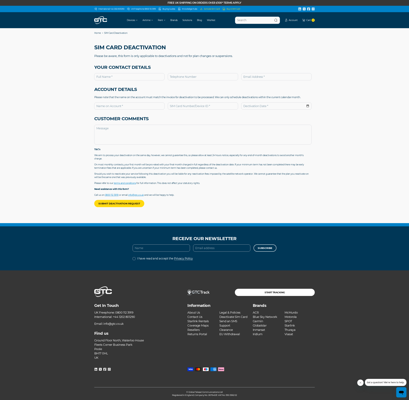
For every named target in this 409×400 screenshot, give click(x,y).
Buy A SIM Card (233, 9)
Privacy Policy (183, 258)
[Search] (276, 20)
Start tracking (275, 292)
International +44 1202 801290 (111, 9)
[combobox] (257, 20)
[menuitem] (130, 20)
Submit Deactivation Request (119, 203)
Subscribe (265, 248)
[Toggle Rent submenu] (165, 20)
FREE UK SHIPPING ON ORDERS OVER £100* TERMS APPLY (204, 2)
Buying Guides (168, 9)
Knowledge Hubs (189, 9)
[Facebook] (308, 9)
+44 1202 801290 (124, 317)
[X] (304, 9)
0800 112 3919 (112, 195)
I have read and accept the (165, 258)
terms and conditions (125, 183)
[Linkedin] (299, 9)
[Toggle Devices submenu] (138, 20)
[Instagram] (313, 9)
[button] (291, 20)
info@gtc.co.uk (136, 195)
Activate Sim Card (212, 9)
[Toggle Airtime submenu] (153, 20)
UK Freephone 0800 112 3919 (143, 9)
